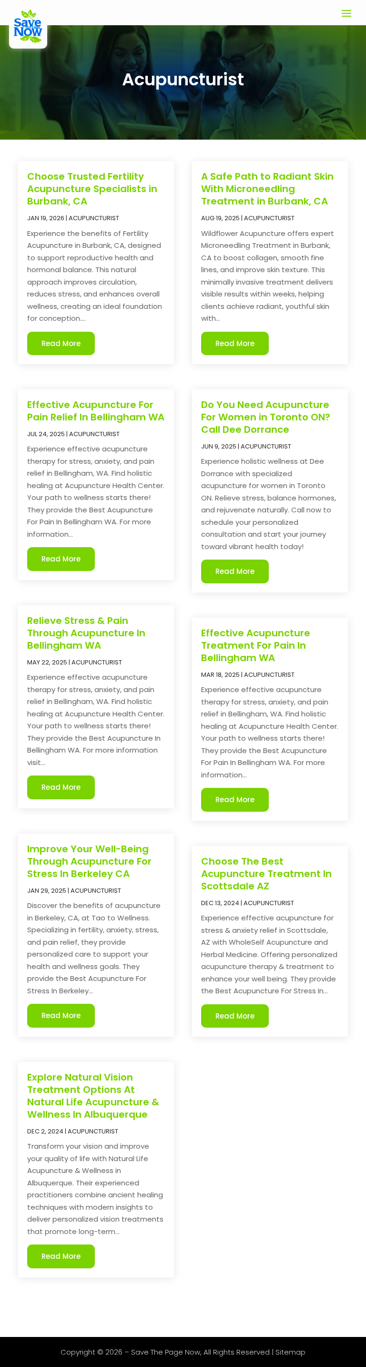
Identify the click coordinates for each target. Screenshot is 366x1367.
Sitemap (290, 1352)
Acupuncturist (94, 218)
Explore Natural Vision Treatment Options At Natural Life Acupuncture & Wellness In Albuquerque (93, 1096)
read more (61, 343)
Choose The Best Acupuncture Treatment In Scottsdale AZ (266, 874)
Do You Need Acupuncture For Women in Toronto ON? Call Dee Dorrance (265, 417)
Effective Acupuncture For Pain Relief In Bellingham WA (95, 411)
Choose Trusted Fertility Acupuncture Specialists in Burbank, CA (92, 189)
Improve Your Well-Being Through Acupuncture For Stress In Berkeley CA (89, 861)
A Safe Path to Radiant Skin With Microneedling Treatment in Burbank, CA (267, 189)
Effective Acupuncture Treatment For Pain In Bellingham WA (255, 645)
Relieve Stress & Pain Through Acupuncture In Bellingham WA (86, 633)
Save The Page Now (165, 1352)
